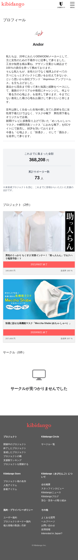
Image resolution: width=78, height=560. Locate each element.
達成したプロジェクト (14, 452)
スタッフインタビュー (52, 488)
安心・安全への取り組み (53, 500)
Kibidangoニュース (51, 492)
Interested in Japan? (51, 533)
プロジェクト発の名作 (14, 481)
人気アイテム (10, 485)
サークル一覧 (48, 444)
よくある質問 (48, 517)
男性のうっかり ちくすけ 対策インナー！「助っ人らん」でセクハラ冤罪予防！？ (39, 257)
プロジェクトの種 (12, 456)
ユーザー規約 (10, 517)
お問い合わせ (48, 525)
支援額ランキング (12, 460)
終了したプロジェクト (14, 448)
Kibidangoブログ (50, 496)
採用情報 (45, 529)
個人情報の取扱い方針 (14, 525)
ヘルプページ (48, 521)
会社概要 (45, 484)
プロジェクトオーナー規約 (17, 521)
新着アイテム (10, 489)
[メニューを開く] (72, 4)
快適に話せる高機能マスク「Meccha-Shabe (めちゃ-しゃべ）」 (38, 323)
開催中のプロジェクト (14, 444)
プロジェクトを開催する (15, 464)
